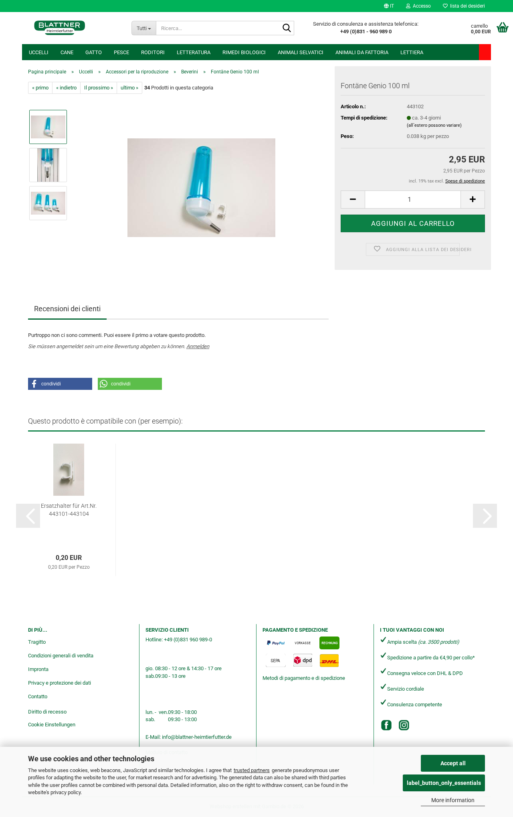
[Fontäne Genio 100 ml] (201, 184)
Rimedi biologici (244, 52)
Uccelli (38, 52)
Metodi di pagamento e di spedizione (304, 678)
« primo (40, 88)
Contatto (37, 696)
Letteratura (193, 52)
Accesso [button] (420, 6)
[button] (389, 6)
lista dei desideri (466, 6)
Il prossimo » (98, 88)
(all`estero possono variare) (434, 125)
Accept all (453, 763)
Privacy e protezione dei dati (59, 683)
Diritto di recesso (47, 712)
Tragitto (37, 642)
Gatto (93, 52)
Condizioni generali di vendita (60, 656)
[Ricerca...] (286, 28)
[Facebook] (386, 725)
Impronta (38, 669)
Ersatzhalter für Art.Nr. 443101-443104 (69, 510)
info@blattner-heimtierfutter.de (197, 737)
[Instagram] (404, 725)
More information (453, 800)
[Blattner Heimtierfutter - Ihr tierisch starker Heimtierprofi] (59, 28)
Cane (67, 52)
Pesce (121, 52)
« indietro (66, 88)
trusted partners (252, 770)
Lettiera (411, 52)
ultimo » (129, 88)
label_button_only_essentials (444, 783)
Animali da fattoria (361, 52)
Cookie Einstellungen (51, 725)
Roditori (153, 52)
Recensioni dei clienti (67, 308)
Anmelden (197, 346)
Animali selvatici (300, 52)
